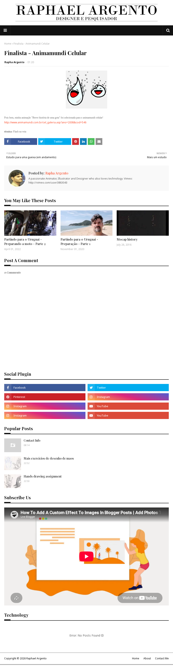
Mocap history (127, 239)
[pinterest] (44, 396)
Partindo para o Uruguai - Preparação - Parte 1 (79, 241)
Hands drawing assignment (43, 476)
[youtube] (128, 406)
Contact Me (162, 658)
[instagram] (128, 396)
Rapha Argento (14, 62)
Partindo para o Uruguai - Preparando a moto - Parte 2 (25, 241)
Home (7, 43)
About (147, 658)
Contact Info (32, 440)
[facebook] (44, 387)
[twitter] (128, 387)
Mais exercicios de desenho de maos (49, 458)
